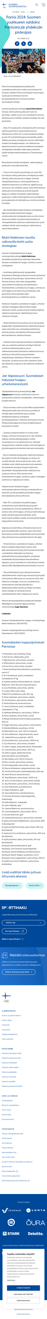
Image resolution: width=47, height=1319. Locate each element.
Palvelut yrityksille (9, 1077)
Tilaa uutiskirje (7, 1039)
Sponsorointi (7, 1167)
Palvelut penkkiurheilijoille (12, 1086)
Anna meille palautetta (11, 1176)
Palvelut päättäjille (9, 1072)
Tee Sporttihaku (12, 931)
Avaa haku (36, 4)
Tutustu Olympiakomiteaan (12, 1134)
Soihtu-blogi (7, 1020)
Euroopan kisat (8, 1119)
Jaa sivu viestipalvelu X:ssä (23, 43)
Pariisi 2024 (34, 886)
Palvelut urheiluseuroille (11, 1058)
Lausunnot (6, 1030)
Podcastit (5, 1025)
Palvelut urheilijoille (9, 1063)
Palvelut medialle (8, 1082)
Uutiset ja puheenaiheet (11, 1016)
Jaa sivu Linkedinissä (30, 43)
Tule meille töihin (8, 1157)
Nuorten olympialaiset (10, 1105)
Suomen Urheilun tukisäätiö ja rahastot (17, 1162)
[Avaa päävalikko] (43, 5)
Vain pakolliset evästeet (23, 1294)
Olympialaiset (11, 886)
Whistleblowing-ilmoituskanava (15, 1181)
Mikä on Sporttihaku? (13, 939)
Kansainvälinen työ (9, 1152)
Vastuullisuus (7, 1143)
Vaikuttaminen (7, 1148)
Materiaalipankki (9, 1171)
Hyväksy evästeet (23, 1288)
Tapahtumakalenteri (10, 1034)
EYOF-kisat (6, 1110)
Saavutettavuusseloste (23, 1309)
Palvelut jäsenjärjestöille (11, 1053)
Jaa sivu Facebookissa (17, 43)
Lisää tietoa (11, 1280)
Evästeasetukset (23, 1300)
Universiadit (6, 1115)
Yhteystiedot (7, 1138)
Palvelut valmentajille (10, 1067)
